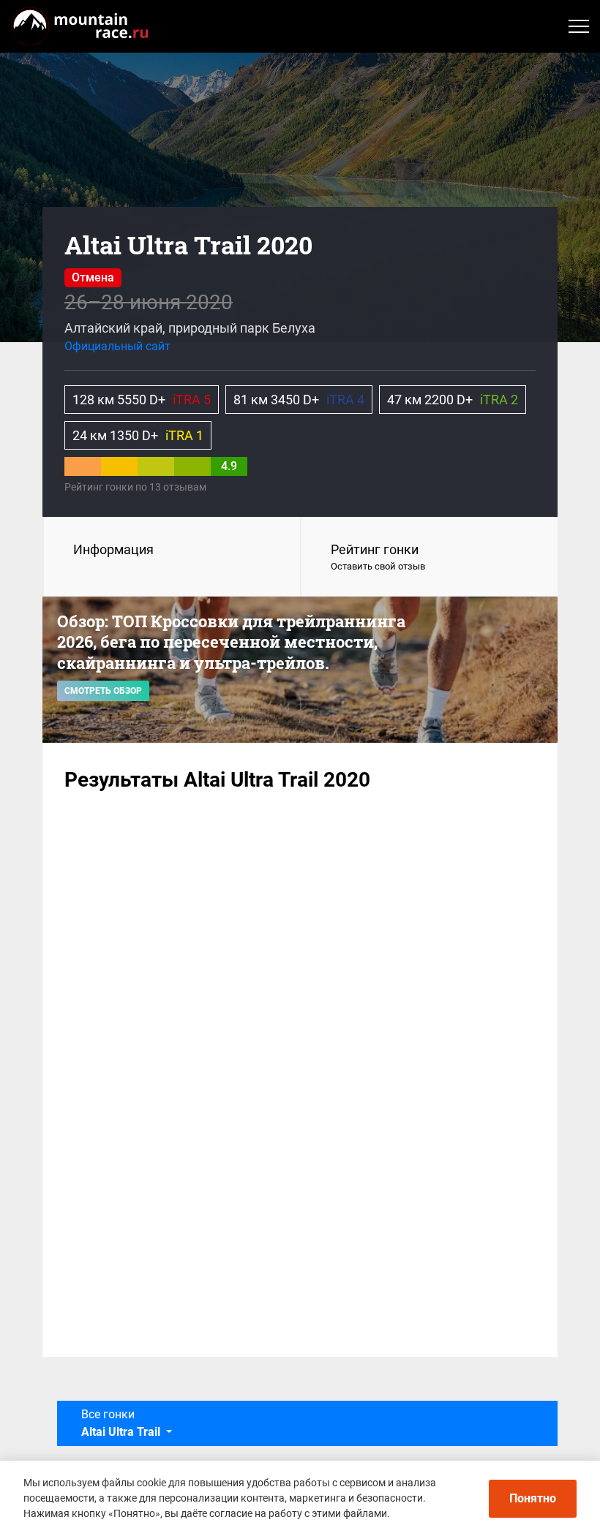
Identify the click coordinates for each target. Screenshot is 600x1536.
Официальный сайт (117, 346)
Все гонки (120, 1423)
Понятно (532, 1498)
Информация (113, 549)
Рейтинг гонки (378, 557)
